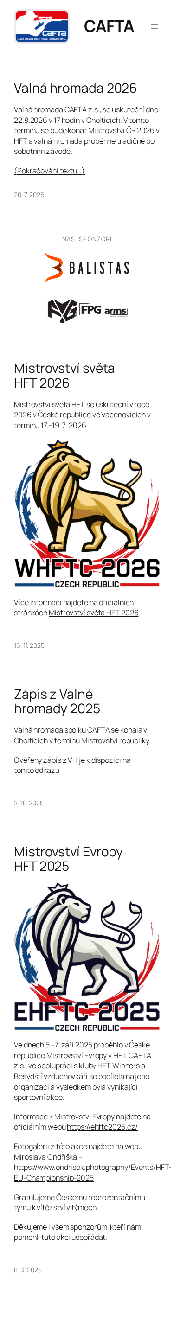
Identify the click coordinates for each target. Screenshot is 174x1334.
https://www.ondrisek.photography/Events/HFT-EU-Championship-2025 (93, 1172)
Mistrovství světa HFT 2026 (64, 375)
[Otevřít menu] (154, 26)
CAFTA (109, 26)
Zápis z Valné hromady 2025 (57, 701)
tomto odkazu (36, 770)
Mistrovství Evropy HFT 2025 (68, 859)
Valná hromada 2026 (75, 88)
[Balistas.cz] (87, 268)
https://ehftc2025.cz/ (102, 1127)
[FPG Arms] (87, 310)
